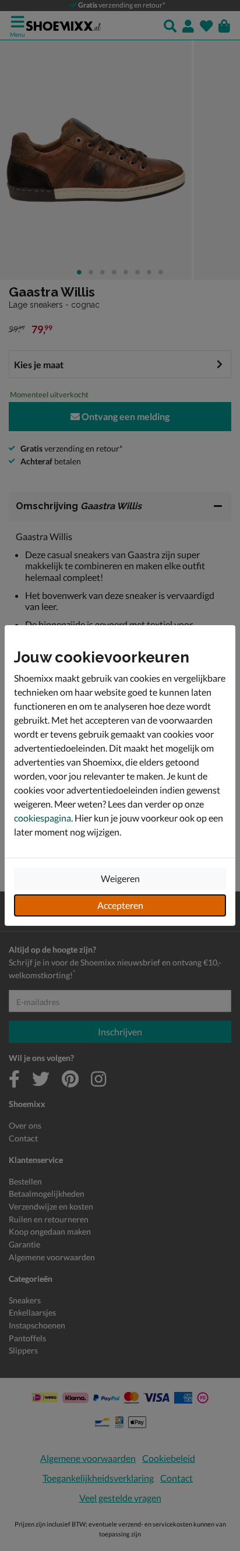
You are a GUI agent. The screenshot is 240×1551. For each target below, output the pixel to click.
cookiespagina (42, 817)
